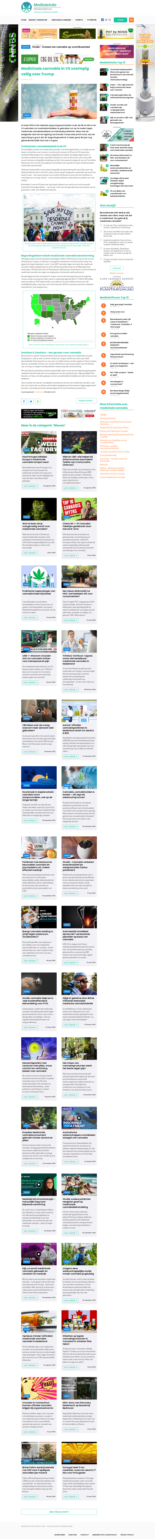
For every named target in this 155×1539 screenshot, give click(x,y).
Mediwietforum (43, 9)
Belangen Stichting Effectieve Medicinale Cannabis (117, 435)
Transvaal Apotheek (108, 455)
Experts (79, 20)
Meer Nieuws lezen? (59, 1511)
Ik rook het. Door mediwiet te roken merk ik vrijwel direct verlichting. (118, 226)
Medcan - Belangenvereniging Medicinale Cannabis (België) (112, 469)
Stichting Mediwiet (108, 418)
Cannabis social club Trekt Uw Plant (115, 452)
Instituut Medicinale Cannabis (112, 477)
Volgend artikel (85, 400)
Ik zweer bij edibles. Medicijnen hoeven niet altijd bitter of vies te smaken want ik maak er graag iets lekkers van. (118, 251)
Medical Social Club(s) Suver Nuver (114, 427)
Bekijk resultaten (117, 273)
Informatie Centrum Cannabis (112, 474)
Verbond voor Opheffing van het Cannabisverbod (113, 441)
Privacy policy (127, 1535)
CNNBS (103, 415)
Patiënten (91, 20)
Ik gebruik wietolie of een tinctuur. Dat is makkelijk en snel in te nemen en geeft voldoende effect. (118, 242)
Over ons (72, 1535)
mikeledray (39, 392)
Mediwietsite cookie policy (105, 1535)
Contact (84, 1535)
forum (120, 20)
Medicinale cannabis (61, 20)
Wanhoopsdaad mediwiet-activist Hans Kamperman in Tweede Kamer (64, 47)
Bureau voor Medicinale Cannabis (114, 431)
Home (23, 20)
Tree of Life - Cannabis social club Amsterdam (113, 460)
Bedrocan (104, 464)
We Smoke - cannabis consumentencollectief (109, 447)
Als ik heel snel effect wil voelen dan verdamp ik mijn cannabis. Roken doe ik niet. (118, 233)
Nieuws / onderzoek (38, 20)
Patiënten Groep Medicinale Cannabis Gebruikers (116, 423)
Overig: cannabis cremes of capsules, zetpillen (119, 260)
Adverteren (59, 1535)
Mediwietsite (45, 4)
